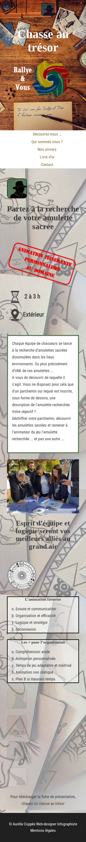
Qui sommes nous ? (47, 141)
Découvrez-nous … (47, 134)
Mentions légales (43, 830)
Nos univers (47, 149)
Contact (47, 164)
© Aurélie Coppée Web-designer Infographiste (43, 824)
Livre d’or (47, 157)
